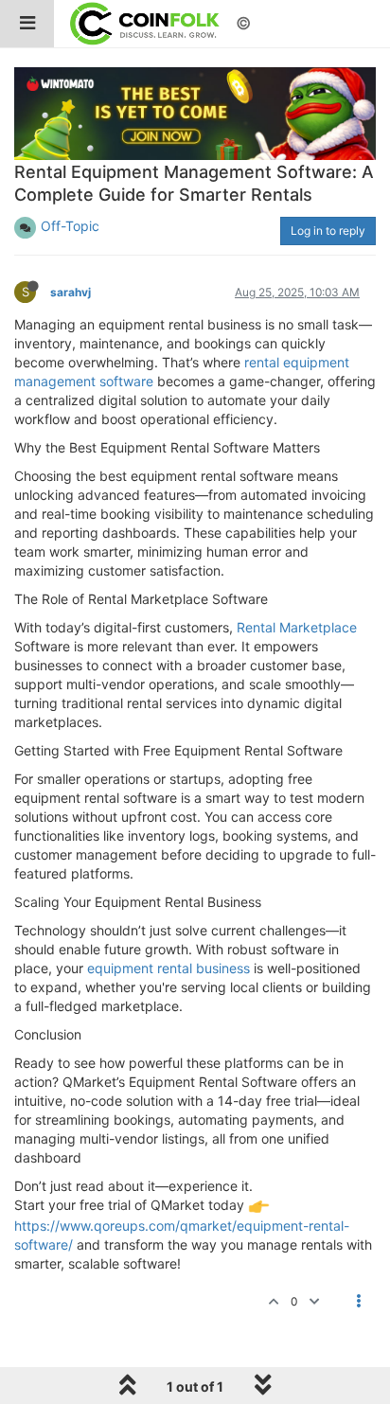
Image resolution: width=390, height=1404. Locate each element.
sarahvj (70, 292)
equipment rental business (168, 968)
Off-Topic (70, 226)
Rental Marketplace (297, 627)
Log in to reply (328, 230)
